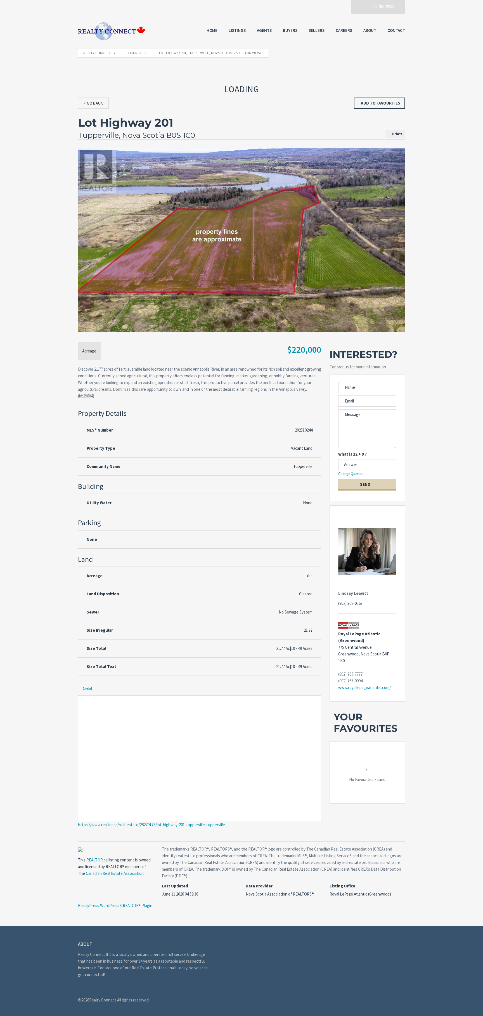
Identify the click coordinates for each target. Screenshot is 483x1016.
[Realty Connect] (111, 31)
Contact (396, 30)
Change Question (351, 473)
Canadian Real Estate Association (115, 873)
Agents (264, 30)
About (369, 30)
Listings (237, 30)
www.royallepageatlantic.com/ (364, 687)
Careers (344, 30)
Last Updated (175, 886)
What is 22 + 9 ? (352, 454)
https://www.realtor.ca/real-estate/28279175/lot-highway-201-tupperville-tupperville (151, 824)
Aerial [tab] (87, 688)
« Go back (93, 103)
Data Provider (259, 886)
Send (365, 484)
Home (212, 30)
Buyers (290, 30)
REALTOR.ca (97, 860)
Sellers (317, 30)
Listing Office (342, 886)
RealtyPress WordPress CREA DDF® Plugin (115, 905)
